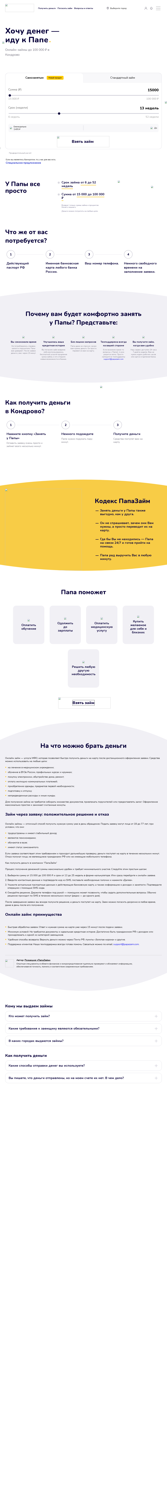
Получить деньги (47, 8)
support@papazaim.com (113, 359)
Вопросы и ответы (83, 8)
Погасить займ (65, 8)
